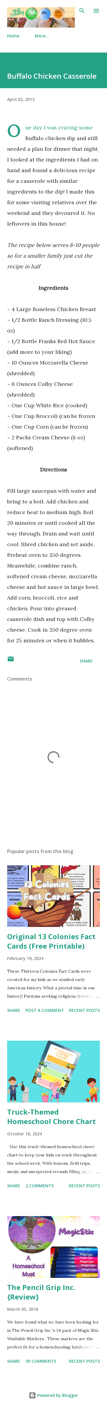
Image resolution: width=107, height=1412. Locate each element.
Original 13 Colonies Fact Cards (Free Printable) (51, 941)
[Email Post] (10, 661)
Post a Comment (45, 1010)
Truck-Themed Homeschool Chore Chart (51, 1116)
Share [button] (86, 661)
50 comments (41, 1361)
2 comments (40, 1185)
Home (13, 36)
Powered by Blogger (57, 1395)
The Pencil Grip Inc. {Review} (41, 1292)
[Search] (82, 10)
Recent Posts (84, 1010)
